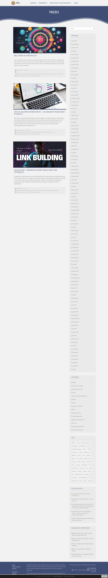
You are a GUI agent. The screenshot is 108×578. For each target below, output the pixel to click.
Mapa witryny (14, 572)
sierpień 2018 (75, 325)
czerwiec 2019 (75, 291)
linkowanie (23, 132)
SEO (38, 74)
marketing (89, 462)
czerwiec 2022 (75, 183)
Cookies (33, 3)
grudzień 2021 (75, 203)
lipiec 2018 (74, 328)
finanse (79, 455)
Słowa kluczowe (42, 74)
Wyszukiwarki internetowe (78, 426)
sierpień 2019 (75, 284)
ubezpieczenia (74, 480)
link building (42, 190)
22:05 (29, 130)
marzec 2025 (75, 85)
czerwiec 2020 (75, 254)
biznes (84, 449)
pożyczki (81, 468)
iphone (90, 458)
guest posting (32, 190)
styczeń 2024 (75, 125)
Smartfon (86, 474)
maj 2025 (74, 78)
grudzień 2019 (75, 271)
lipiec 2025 (74, 71)
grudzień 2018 (75, 312)
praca (86, 468)
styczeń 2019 (75, 308)
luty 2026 (74, 51)
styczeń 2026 (75, 54)
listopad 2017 (75, 356)
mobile (72, 465)
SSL (45, 132)
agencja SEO (17, 74)
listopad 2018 (75, 315)
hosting (80, 458)
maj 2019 (74, 295)
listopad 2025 (75, 61)
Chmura (74, 392)
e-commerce (74, 452)
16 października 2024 (21, 130)
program (91, 468)
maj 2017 (74, 369)
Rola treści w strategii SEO (25, 56)
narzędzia (78, 465)
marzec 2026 (75, 47)
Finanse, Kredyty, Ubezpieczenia (79, 396)
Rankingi (79, 471)
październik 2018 (75, 318)
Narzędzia (43, 3)
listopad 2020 (75, 247)
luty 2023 (74, 163)
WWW (84, 480)
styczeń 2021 (75, 240)
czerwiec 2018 (75, 332)
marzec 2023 (75, 159)
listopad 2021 (75, 207)
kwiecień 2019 (75, 298)
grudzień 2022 (75, 166)
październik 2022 (76, 173)
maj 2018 (74, 335)
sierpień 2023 (75, 142)
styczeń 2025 (75, 91)
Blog (76, 3)
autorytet (19, 190)
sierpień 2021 (75, 217)
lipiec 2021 (74, 220)
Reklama (85, 471)
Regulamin (14, 568)
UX (53, 132)
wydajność (90, 480)
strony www (73, 477)
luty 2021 (74, 237)
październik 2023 (76, 135)
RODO (89, 471)
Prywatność (73, 471)
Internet (85, 458)
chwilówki (90, 449)
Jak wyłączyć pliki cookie (69, 576)
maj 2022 (74, 186)
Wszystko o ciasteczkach (60, 3)
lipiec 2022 (74, 179)
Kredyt (79, 462)
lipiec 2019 (74, 288)
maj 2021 (74, 227)
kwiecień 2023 (75, 156)
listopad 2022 (75, 169)
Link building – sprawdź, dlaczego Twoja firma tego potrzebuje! (35, 171)
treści (51, 74)
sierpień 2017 (75, 362)
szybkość (48, 132)
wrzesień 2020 (75, 251)
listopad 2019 (75, 274)
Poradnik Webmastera (77, 416)
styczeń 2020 (75, 268)
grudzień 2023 (75, 129)
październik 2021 (75, 210)
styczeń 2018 (75, 349)
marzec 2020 (75, 261)
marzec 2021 (75, 234)
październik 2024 (76, 98)
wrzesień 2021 (75, 213)
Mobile (73, 409)
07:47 (27, 188)
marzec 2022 (75, 193)
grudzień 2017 (75, 352)
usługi (80, 480)
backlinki (18, 132)
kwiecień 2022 (75, 190)
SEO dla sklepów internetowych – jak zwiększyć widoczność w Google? (39, 113)
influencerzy (37, 190)
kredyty (83, 462)
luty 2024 (74, 122)
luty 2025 (74, 88)
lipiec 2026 (74, 41)
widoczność (54, 74)
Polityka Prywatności (16, 566)
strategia (47, 74)
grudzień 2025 (75, 58)
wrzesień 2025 (75, 64)
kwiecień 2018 (75, 339)
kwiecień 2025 (75, 81)
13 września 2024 (20, 188)
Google (73, 403)
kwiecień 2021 (75, 230)
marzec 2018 (75, 342)
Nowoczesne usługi (76, 413)
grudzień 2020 (75, 244)
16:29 (27, 70)
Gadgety (74, 399)
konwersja (29, 74)
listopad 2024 (75, 95)
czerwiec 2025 (75, 75)
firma (84, 455)
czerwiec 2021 (75, 224)
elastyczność (86, 452)
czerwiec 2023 (75, 149)
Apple (78, 443)
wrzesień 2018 (75, 322)
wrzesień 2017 (75, 359)
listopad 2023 (75, 132)
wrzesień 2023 (75, 139)
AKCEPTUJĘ (104, 576)
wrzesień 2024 (75, 102)
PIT (89, 465)
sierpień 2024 (75, 105)
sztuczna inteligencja (82, 477)
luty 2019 (74, 305)
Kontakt (13, 565)
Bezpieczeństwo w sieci (77, 389)
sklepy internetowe (79, 474)
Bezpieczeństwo (82, 446)
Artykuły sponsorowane (77, 386)
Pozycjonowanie (74, 468)
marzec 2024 (75, 119)
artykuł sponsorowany (85, 443)
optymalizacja (34, 74)
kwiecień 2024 (75, 115)
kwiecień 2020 (75, 257)
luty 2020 (74, 264)
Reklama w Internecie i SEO (22, 75)
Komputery (73, 462)
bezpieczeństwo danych (76, 449)
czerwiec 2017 (75, 366)
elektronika (73, 455)
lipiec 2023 (74, 146)
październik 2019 (75, 278)
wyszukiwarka (60, 74)
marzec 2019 (75, 301)
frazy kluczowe (23, 74)
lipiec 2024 (74, 108)
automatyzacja (74, 446)
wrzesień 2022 (75, 176)
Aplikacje (74, 382)
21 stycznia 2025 (20, 70)
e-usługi (80, 452)
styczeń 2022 (75, 200)
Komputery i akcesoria (77, 406)
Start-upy (74, 423)
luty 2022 (74, 196)
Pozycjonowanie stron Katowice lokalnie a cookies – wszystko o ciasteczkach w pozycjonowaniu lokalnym (81, 513)
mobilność (28, 132)
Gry (76, 458)
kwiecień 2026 (75, 44)
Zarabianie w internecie (77, 430)
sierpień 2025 (75, 68)
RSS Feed (14, 573)
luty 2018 (74, 345)
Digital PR (27, 190)
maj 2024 (74, 112)
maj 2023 (74, 152)
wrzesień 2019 (75, 281)
